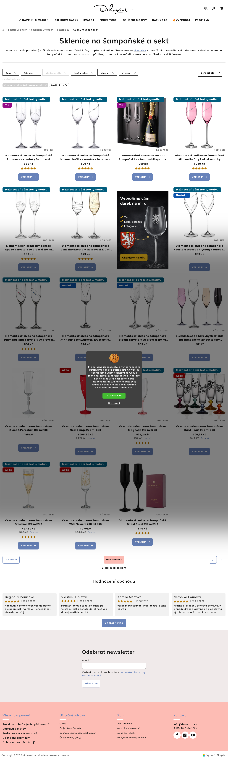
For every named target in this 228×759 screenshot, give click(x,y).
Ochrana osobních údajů (19, 742)
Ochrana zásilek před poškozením (78, 733)
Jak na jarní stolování (128, 728)
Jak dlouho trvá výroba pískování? (26, 724)
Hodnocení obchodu (114, 581)
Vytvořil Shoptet (217, 755)
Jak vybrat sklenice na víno (131, 738)
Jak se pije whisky (126, 733)
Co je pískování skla (70, 728)
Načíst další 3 (114, 559)
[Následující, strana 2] (213, 560)
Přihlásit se (91, 683)
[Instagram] (185, 735)
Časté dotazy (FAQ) (70, 738)
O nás (63, 723)
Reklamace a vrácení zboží (20, 733)
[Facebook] (177, 735)
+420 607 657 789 (185, 728)
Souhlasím (115, 395)
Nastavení (114, 403)
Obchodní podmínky (16, 738)
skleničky (140, 50)
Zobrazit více (114, 623)
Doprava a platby (14, 729)
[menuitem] (34, 20)
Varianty (26, 177)
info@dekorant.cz (185, 724)
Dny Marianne (124, 723)
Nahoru (12, 559)
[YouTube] (193, 735)
